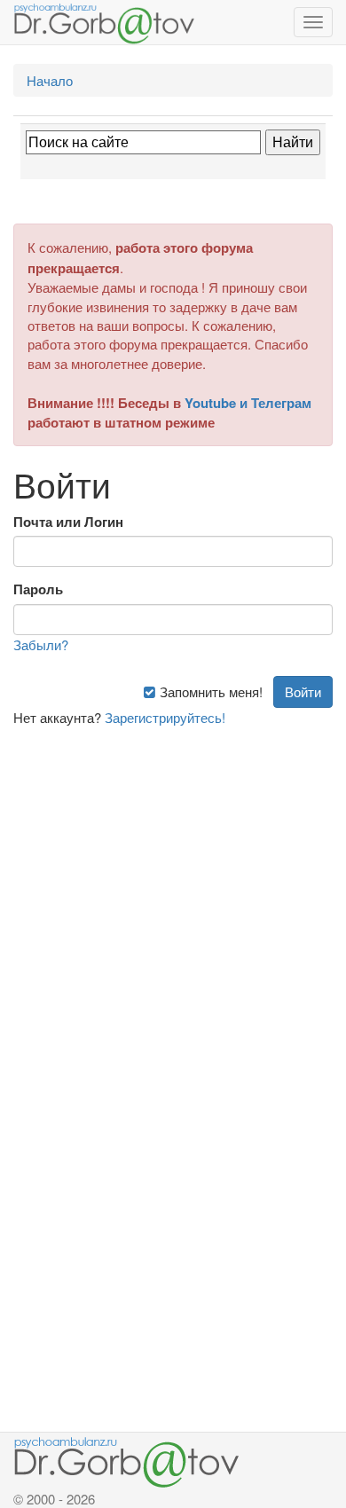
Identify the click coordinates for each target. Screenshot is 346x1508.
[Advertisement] (173, 899)
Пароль (38, 589)
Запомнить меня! (209, 691)
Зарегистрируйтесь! (165, 717)
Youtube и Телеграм (248, 402)
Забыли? (40, 644)
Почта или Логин (68, 522)
